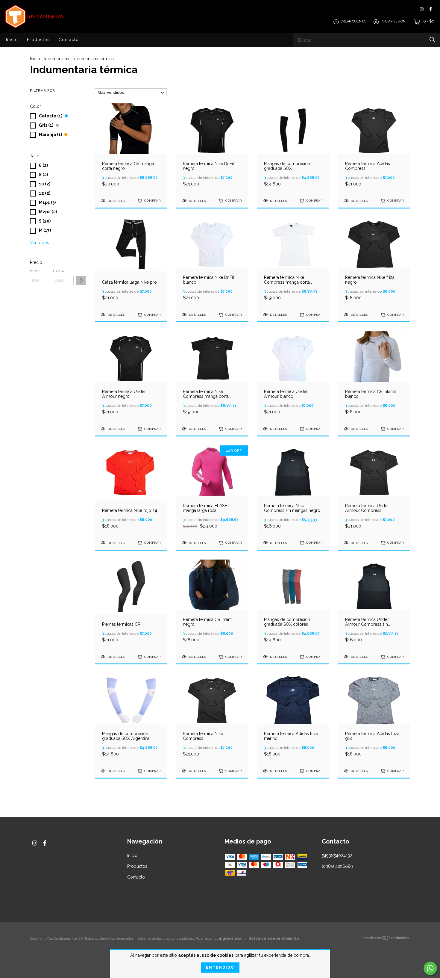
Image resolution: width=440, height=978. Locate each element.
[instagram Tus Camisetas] (421, 9)
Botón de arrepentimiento (273, 938)
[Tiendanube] (386, 939)
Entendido (220, 967)
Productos (38, 39)
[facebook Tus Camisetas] (430, 9)
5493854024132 (337, 855)
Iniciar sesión (393, 22)
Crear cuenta (353, 22)
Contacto (69, 39)
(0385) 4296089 (337, 866)
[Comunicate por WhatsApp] (430, 968)
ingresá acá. (230, 938)
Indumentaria (56, 58)
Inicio (12, 39)
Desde (35, 271)
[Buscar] (432, 39)
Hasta (58, 271)
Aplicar (81, 280)
